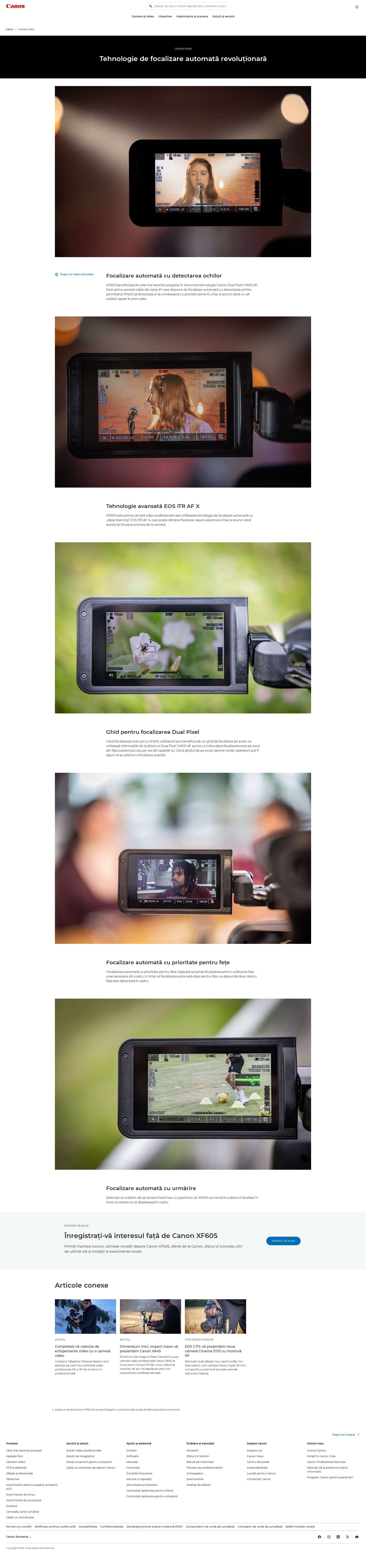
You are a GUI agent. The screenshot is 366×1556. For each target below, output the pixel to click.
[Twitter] (347, 1536)
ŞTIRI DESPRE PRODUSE (199, 1339)
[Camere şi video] (155, 16)
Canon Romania (17, 1536)
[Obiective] (173, 16)
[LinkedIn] (338, 1536)
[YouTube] (356, 1536)
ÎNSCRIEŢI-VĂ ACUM (76, 1225)
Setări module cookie (300, 1526)
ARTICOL (60, 1339)
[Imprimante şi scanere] (209, 16)
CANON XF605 (183, 48)
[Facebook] (319, 1536)
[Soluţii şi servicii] (236, 16)
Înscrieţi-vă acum (283, 1241)
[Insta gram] (328, 1536)
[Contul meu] (357, 7)
